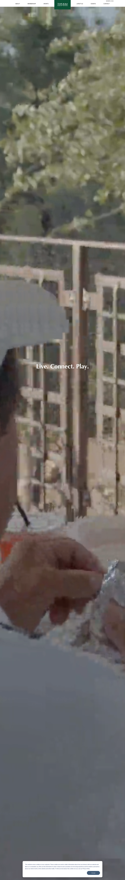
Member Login (110, 1)
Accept (93, 873)
